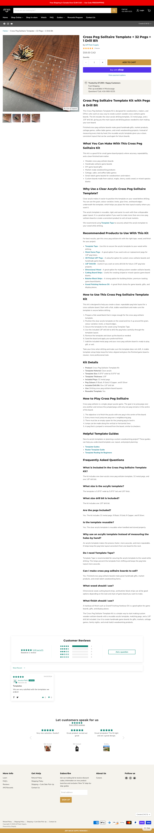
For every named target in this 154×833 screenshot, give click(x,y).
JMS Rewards (8, 788)
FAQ (52, 17)
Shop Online (16, 17)
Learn (5, 778)
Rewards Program (75, 17)
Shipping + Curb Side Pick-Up (42, 784)
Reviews (6, 784)
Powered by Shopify (9, 826)
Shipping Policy (37, 781)
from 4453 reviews (77, 725)
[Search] (114, 10)
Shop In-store (32, 17)
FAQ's (5, 781)
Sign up (66, 799)
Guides (60, 17)
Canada (144, 24)
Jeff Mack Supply (92, 45)
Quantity (86, 57)
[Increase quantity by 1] (103, 62)
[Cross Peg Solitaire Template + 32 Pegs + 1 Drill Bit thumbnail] (7, 118)
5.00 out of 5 (38, 650)
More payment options (117, 75)
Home (5, 17)
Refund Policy (36, 778)
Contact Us (90, 17)
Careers (99, 778)
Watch (43, 17)
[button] (77, 830)
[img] (18, 677)
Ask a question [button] (122, 652)
